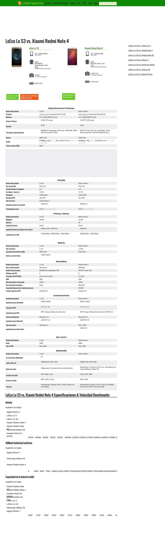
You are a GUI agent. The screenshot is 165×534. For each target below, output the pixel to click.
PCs (79, 3)
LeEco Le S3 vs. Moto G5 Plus (140, 74)
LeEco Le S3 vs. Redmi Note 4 (140, 50)
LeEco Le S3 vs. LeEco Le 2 (139, 46)
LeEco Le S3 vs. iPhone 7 (138, 60)
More (90, 3)
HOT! (84, 3)
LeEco (31, 48)
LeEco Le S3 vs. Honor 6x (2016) (141, 65)
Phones (72, 3)
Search (96, 3)
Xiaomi (88, 48)
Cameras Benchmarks (60, 3)
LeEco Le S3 (43, 114)
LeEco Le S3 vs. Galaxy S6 (139, 70)
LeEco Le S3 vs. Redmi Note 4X (141, 55)
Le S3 (36, 48)
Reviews (48, 3)
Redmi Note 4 (97, 48)
